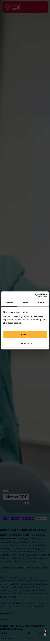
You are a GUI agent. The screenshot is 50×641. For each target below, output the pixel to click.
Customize (24, 343)
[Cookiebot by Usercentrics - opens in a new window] (35, 295)
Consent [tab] (9, 303)
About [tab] (41, 303)
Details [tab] (25, 303)
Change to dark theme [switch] (45, 633)
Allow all (25, 334)
